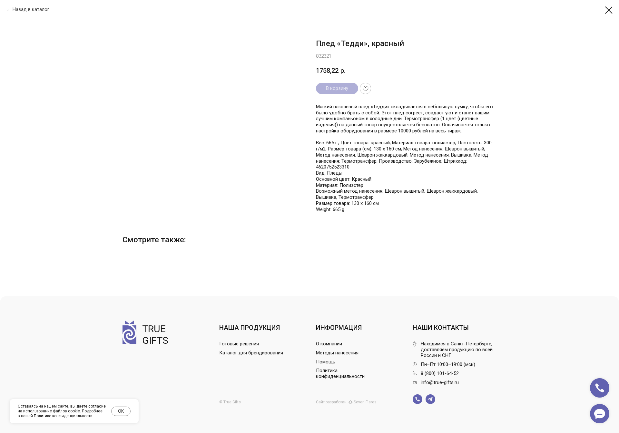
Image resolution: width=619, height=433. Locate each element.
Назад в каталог (31, 9)
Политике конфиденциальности (63, 416)
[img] (417, 399)
